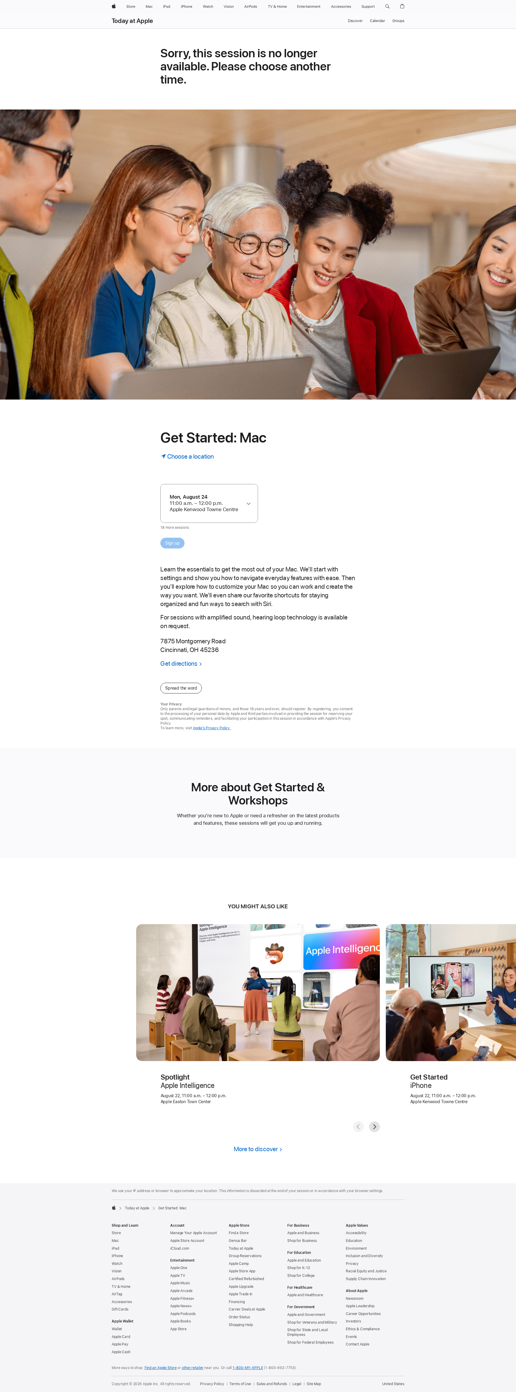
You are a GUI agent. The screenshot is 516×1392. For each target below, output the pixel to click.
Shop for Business (302, 1241)
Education (354, 1241)
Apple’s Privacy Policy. (212, 728)
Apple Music (180, 1283)
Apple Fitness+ (182, 1299)
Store (116, 1233)
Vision (117, 1271)
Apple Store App (242, 1271)
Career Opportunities (363, 1314)
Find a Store (239, 1233)
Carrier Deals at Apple (247, 1309)
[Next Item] (374, 1126)
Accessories (122, 1302)
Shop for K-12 (298, 1268)
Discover (355, 21)
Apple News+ (181, 1306)
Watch (117, 1264)
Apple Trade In (240, 1294)
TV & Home (121, 1287)
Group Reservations (245, 1256)
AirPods (118, 1279)
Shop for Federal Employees (310, 1342)
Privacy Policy (212, 1384)
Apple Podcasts (183, 1314)
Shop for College (301, 1276)
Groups (398, 21)
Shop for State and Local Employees (307, 1332)
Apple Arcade (181, 1291)
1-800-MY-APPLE (248, 1368)
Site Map (314, 1384)
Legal (296, 1384)
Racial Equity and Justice (366, 1271)
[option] (206, 503)
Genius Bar (238, 1241)
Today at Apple (132, 20)
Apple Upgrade (241, 1287)
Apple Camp (239, 1264)
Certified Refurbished (246, 1279)
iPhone (117, 1256)
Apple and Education (304, 1260)
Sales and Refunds (272, 1384)
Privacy (352, 1264)
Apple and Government (306, 1315)
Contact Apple (357, 1344)
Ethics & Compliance (363, 1329)
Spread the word (181, 688)
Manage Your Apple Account (193, 1233)
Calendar (377, 21)
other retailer (192, 1368)
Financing (237, 1302)
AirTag (117, 1294)
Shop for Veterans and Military (312, 1322)
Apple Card (121, 1337)
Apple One (178, 1268)
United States (393, 1384)
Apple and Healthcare (305, 1295)
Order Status (239, 1317)
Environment (356, 1248)
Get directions (178, 663)
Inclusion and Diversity (364, 1256)
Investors (353, 1321)
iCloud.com (179, 1248)
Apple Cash (121, 1352)
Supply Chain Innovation (366, 1279)
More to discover (256, 1149)
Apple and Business (303, 1233)
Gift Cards (120, 1309)
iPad (115, 1248)
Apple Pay (120, 1344)
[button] (387, 6)
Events (351, 1337)
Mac (115, 1241)
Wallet (117, 1329)
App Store (178, 1329)
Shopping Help (241, 1325)
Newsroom (354, 1299)
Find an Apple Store (161, 1368)
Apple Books (180, 1321)
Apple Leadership (360, 1306)
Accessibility (356, 1233)
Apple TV (177, 1276)
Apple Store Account (187, 1241)
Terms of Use (240, 1384)
